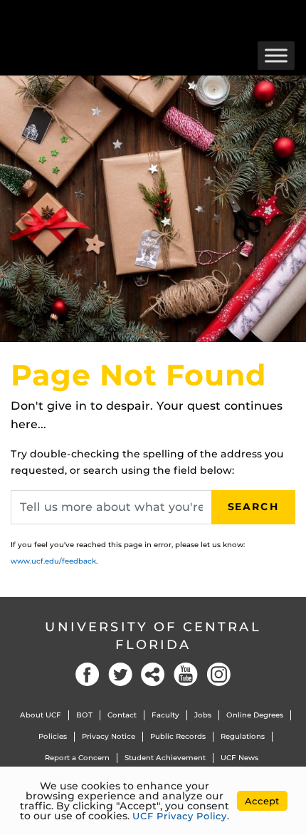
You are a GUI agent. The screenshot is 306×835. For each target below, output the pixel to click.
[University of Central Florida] (108, 17)
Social (153, 674)
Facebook (87, 674)
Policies (52, 736)
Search (253, 506)
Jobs (202, 715)
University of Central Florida (153, 636)
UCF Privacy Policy (179, 815)
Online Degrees (254, 715)
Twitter (120, 674)
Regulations (243, 736)
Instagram (218, 674)
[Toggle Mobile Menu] (291, 17)
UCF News (239, 757)
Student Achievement (165, 757)
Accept (262, 801)
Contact (122, 715)
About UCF (40, 715)
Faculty (165, 715)
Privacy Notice (108, 736)
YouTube (186, 674)
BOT (84, 715)
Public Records (178, 736)
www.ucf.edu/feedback (53, 561)
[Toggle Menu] (276, 55)
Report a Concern (77, 757)
